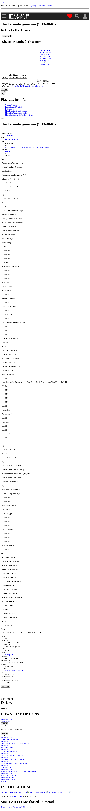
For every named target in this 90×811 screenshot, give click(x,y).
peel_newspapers (11, 147)
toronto (46, 147)
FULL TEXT (9, 740)
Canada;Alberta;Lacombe (14, 670)
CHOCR (7, 721)
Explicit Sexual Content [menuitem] (13, 107)
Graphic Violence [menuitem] (11, 105)
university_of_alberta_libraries (32, 147)
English (8, 151)
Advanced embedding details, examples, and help (28, 86)
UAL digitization (16, 796)
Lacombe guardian (11, 139)
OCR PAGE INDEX (12, 755)
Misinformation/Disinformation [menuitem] (16, 111)
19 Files (7, 777)
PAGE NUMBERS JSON (14, 763)
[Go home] (20, 16)
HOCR (7, 747)
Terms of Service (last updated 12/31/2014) (16, 807)
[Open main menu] (4, 16)
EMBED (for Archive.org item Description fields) (19, 84)
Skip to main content (8, 2)
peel (19, 147)
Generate (5, 723)
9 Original (8, 779)
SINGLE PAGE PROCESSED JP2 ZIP (18, 771)
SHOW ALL (5, 781)
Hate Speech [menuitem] (9, 109)
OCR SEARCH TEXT (13, 759)
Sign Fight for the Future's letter (41, 6)
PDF (6, 767)
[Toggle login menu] (85, 16)
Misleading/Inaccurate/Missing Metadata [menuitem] (19, 115)
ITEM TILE (9, 751)
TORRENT (9, 775)
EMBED (5, 78)
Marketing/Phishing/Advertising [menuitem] (16, 113)
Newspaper (9, 655)
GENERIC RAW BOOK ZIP (15, 743)
